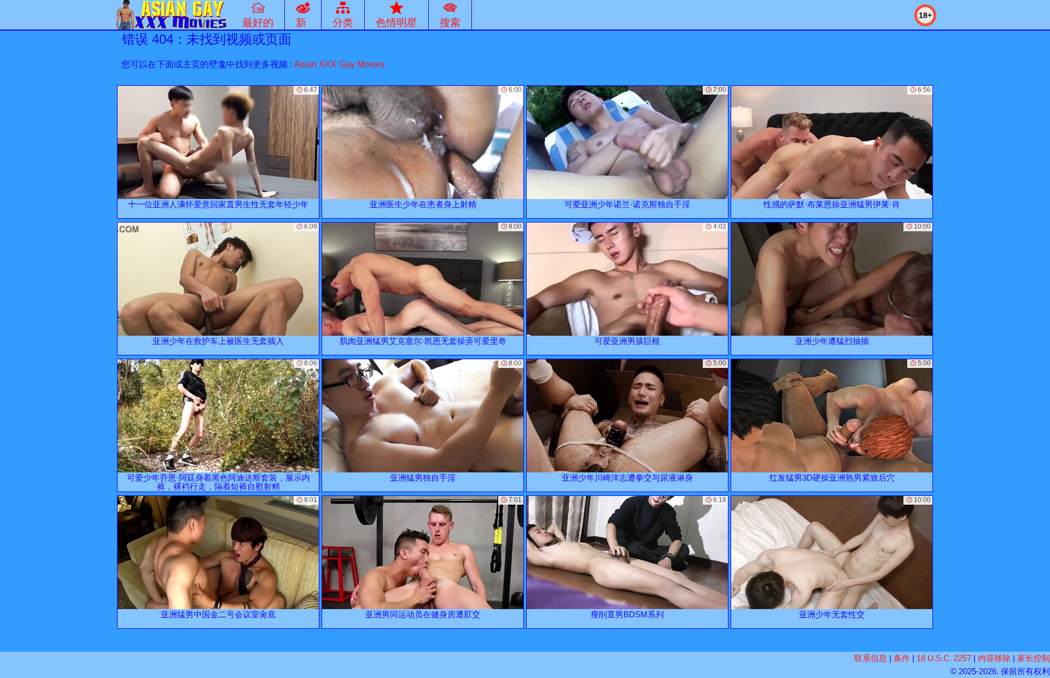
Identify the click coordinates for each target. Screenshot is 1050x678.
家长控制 (1033, 658)
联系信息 (870, 658)
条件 (902, 658)
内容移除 (994, 658)
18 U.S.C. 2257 (944, 658)
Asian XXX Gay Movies (339, 64)
